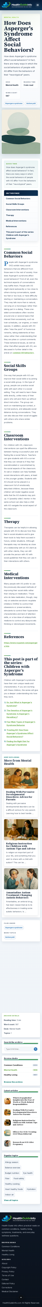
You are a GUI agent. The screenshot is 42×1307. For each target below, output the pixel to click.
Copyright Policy (9, 1267)
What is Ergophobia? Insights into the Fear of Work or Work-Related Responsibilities (23, 1101)
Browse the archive (13, 1082)
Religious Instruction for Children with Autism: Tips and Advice (20, 846)
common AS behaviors (23, 353)
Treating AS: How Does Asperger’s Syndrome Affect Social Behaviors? (20, 733)
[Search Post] (35, 1049)
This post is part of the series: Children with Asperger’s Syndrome (20, 235)
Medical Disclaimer (10, 1291)
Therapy (10, 215)
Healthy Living (20, 1075)
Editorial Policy (8, 1283)
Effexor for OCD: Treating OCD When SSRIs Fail (24, 1133)
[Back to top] (21, 1297)
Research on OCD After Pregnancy (23, 1143)
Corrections (7, 1287)
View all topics (11, 1200)
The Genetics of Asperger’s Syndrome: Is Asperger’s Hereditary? (19, 713)
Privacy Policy (8, 1271)
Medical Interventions (16, 221)
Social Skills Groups (15, 204)
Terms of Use (8, 1275)
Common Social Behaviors (18, 198)
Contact (5, 1279)
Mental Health (11, 17)
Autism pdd (31, 103)
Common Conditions (20, 1065)
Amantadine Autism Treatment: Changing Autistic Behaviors (19, 895)
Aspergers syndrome (13, 103)
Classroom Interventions (17, 210)
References (11, 226)
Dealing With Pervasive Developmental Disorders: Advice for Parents (20, 795)
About (4, 1263)
